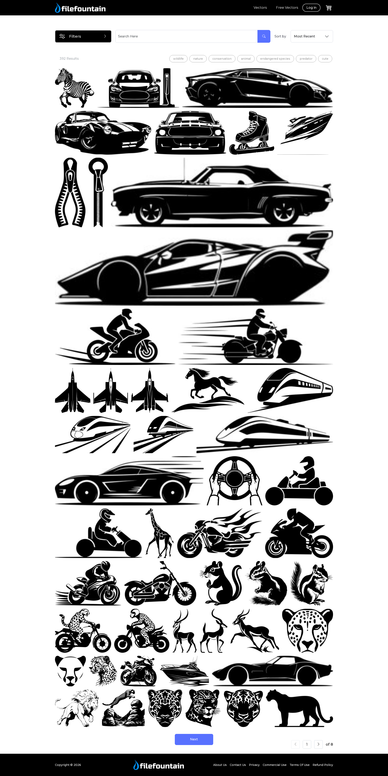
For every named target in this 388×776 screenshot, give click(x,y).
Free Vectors (287, 7)
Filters (75, 36)
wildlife (178, 59)
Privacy (254, 765)
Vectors (260, 7)
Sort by (280, 36)
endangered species (275, 59)
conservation (222, 59)
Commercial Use (275, 765)
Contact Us (238, 765)
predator (306, 59)
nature (198, 59)
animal (246, 59)
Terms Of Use (300, 765)
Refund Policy (323, 765)
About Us (220, 765)
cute (325, 59)
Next (194, 739)
